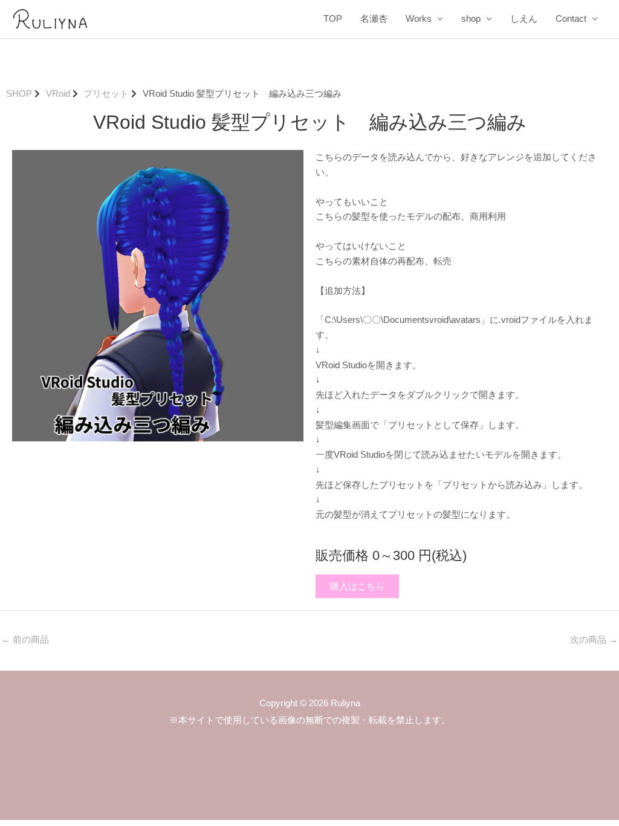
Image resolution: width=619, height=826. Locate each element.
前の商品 (25, 639)
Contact (571, 18)
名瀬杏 (373, 18)
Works (419, 18)
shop (471, 18)
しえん (523, 18)
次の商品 (594, 639)
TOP (332, 18)
